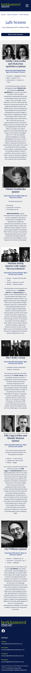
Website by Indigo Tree (20, 670)
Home (3, 15)
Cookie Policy (9, 668)
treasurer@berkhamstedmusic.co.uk (12, 656)
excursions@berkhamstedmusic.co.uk (12, 650)
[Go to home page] (10, 5)
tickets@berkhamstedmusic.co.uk (11, 644)
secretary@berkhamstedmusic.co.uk (12, 662)
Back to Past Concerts (15, 34)
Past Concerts (12, 15)
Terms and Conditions (8, 670)
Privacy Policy (17, 668)
